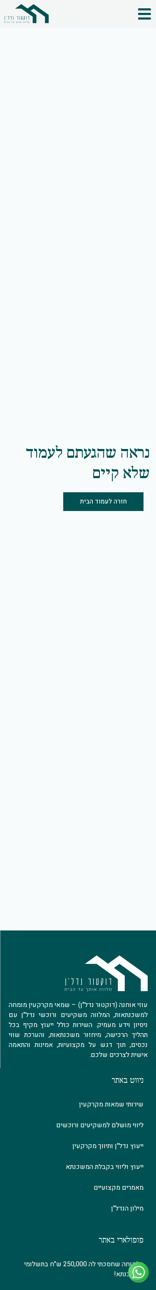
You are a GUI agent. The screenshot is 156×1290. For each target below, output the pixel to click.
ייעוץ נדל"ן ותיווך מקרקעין (108, 1146)
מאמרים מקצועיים (119, 1188)
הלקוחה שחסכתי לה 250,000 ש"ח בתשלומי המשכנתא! (84, 1269)
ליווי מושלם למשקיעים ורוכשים (100, 1125)
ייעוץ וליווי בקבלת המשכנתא (105, 1167)
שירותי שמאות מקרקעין (111, 1104)
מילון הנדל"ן (127, 1208)
